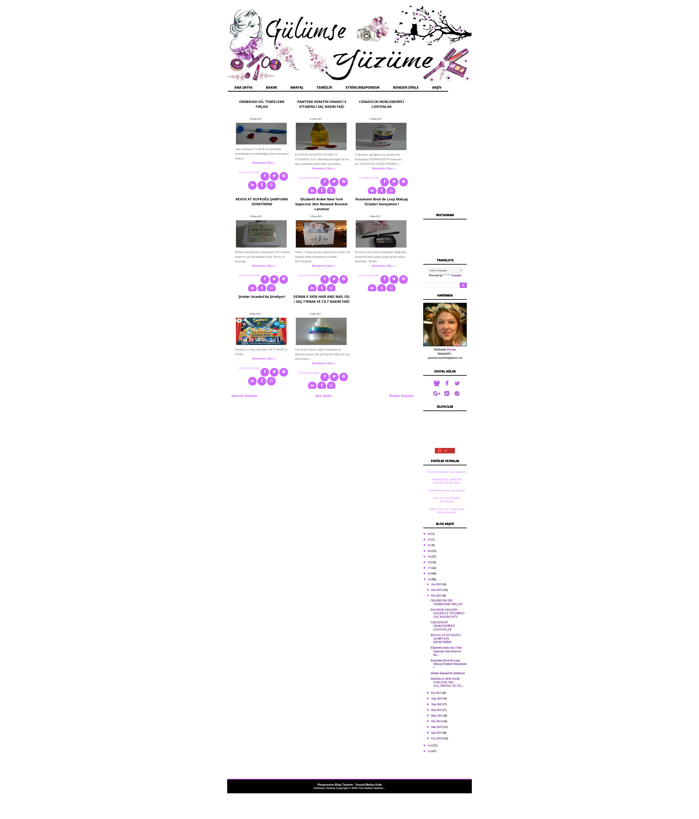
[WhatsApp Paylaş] (271, 185)
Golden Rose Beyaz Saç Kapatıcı (446, 490)
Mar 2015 (437, 726)
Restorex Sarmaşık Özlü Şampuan (446, 471)
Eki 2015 (436, 595)
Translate (456, 275)
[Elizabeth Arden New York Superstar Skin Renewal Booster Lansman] (321, 247)
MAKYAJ (296, 87)
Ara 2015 (437, 584)
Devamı (451, 349)
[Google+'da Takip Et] (436, 393)
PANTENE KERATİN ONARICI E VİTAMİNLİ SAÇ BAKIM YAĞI (447, 613)
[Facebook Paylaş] (264, 176)
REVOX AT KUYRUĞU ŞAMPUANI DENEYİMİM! (446, 638)
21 (429, 544)
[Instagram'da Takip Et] (446, 393)
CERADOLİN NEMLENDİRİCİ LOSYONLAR (443, 626)
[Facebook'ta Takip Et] (446, 383)
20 (429, 550)
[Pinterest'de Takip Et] (456, 393)
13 (429, 751)
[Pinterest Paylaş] (283, 176)
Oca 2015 (437, 738)
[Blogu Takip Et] (436, 383)
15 (429, 579)
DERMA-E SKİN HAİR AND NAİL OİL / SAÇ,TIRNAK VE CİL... (447, 682)
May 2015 (437, 715)
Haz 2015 (437, 709)
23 (429, 539)
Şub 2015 (437, 732)
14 (429, 745)
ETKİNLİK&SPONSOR (362, 87)
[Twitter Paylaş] (274, 176)
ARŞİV (436, 87)
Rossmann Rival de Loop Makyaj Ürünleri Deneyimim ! (449, 664)
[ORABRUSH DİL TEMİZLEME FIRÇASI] (261, 144)
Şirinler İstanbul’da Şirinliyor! (261, 296)
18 (429, 562)
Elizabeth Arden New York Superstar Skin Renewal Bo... (446, 651)
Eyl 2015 (436, 692)
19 (429, 556)
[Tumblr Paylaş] (261, 185)
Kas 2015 (437, 589)
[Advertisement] (445, 152)
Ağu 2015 (437, 698)
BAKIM (271, 87)
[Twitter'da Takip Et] (456, 383)
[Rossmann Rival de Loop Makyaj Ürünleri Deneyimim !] (381, 247)
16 (429, 573)
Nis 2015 (436, 721)
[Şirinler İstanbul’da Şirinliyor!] (261, 344)
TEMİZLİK (324, 87)
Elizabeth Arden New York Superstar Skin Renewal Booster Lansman (321, 204)
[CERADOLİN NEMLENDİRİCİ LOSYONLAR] (381, 150)
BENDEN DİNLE (405, 87)
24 (429, 533)
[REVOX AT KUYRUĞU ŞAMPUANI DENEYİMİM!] (261, 247)
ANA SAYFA (243, 87)
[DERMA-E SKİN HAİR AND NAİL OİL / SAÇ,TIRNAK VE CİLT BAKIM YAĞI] (321, 344)
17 (429, 567)
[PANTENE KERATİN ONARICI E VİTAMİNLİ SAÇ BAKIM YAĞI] (321, 150)
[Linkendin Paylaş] (252, 185)
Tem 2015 (437, 704)
